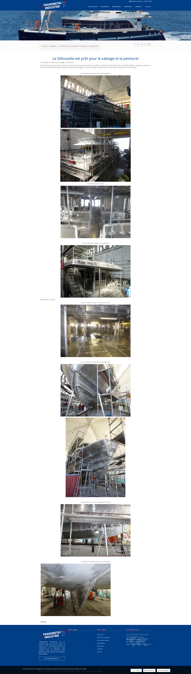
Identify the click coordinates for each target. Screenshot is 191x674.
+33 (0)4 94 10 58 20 (136, 1)
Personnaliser (136, 670)
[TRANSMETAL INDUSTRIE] (38, 6)
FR (147, 1)
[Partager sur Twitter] (138, 45)
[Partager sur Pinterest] (141, 45)
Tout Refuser (149, 670)
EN (151, 1)
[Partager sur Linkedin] (145, 45)
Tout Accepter (164, 670)
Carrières (138, 6)
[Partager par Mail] (149, 45)
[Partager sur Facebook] (134, 45)
